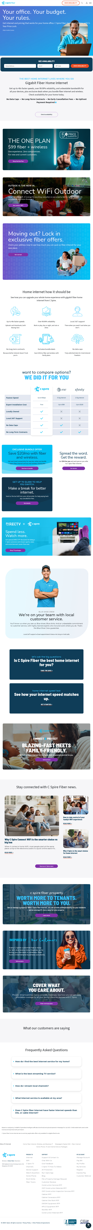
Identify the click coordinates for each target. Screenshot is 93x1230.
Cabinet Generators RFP (51, 1197)
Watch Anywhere (33, 1173)
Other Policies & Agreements (41, 1223)
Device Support (32, 1170)
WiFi (27, 1160)
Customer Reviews (49, 1182)
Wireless (4, 1161)
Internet (29, 1157)
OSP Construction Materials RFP (54, 1188)
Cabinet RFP (46, 1194)
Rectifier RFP (47, 1210)
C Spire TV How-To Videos (51, 1167)
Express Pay (81, 1173)
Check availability (46, 115)
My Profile (80, 1164)
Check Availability (70, 3)
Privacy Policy (27, 1223)
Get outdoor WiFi (18, 205)
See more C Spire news (46, 866)
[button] (58, 1222)
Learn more (46, 915)
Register (80, 1170)
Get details (27, 503)
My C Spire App (47, 1173)
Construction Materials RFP (52, 1213)
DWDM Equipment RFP (51, 1203)
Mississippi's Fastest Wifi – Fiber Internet (68, 1144)
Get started (18, 254)
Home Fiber (11, 1161)
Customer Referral (84, 1176)
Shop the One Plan (18, 161)
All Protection (47, 1170)
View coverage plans (46, 1003)
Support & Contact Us (50, 1157)
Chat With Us (47, 1160)
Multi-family (30, 1179)
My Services (81, 1167)
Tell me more (46, 759)
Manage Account (83, 1157)
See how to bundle (27, 468)
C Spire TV (30, 1164)
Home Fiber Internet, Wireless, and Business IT (38, 1144)
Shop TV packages (15, 550)
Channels (29, 1167)
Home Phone (31, 1176)
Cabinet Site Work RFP (50, 1200)
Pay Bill (79, 1160)
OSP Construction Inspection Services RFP (58, 1191)
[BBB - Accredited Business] (70, 1222)
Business (17, 1161)
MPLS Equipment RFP (50, 1207)
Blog (43, 1176)
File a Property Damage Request (54, 1179)
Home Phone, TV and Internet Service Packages (51, 1147)
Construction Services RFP (52, 1185)
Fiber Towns (30, 1182)
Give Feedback (47, 1164)
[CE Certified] (84, 1222)
